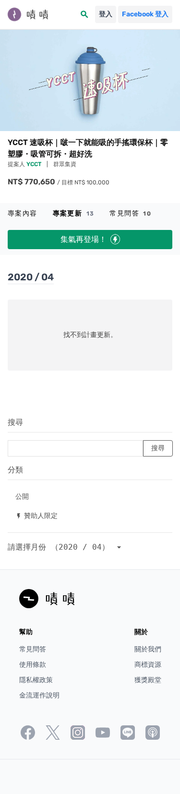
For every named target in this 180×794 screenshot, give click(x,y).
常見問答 (130, 213)
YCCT (34, 164)
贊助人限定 (36, 515)
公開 (22, 496)
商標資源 (147, 665)
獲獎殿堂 (147, 680)
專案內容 (22, 213)
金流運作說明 (39, 695)
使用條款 (32, 665)
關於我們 (147, 649)
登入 (105, 14)
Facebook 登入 (145, 14)
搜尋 (15, 422)
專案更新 (74, 213)
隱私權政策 (36, 680)
